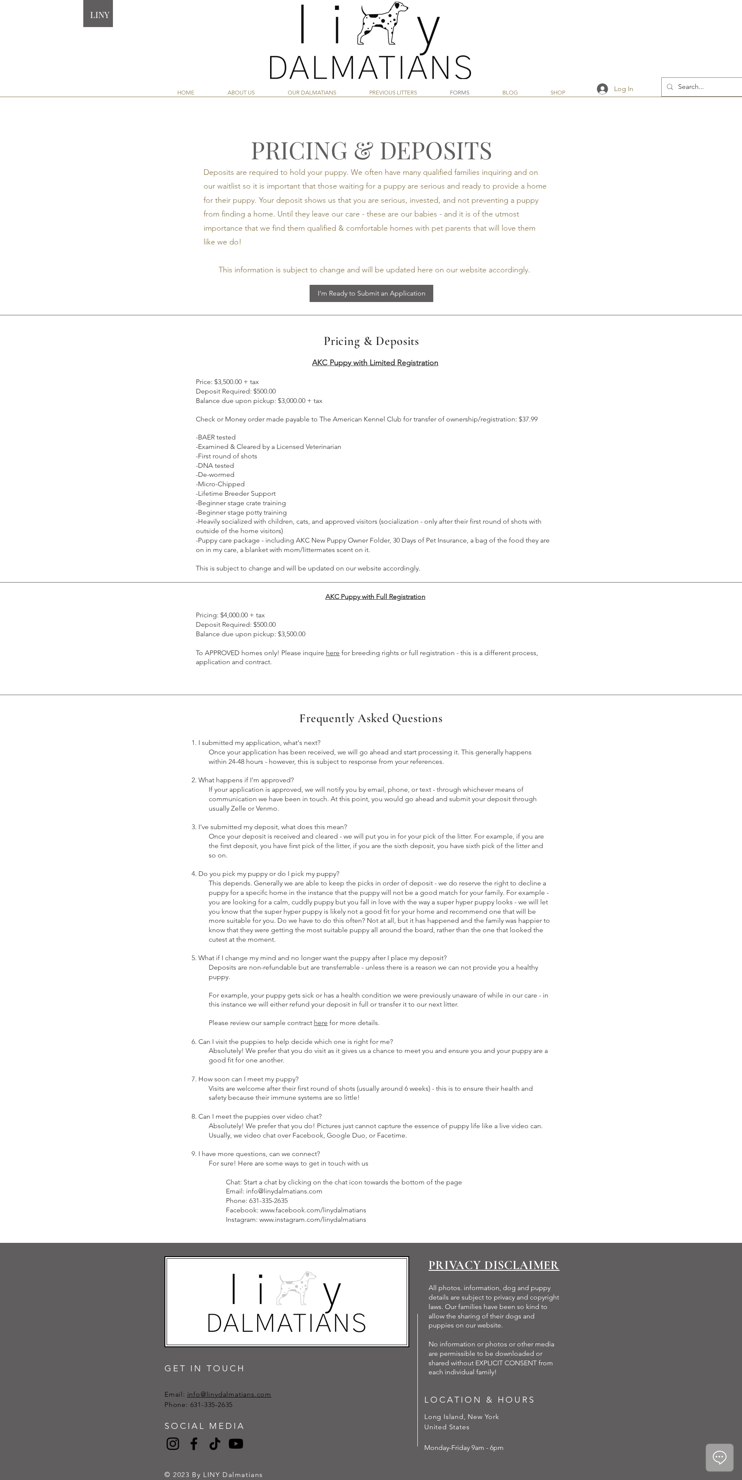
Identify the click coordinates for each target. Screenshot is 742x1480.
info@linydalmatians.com (284, 1191)
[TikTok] (215, 1443)
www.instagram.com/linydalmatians (312, 1219)
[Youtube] (236, 1443)
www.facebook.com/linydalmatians (313, 1210)
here (333, 653)
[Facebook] (194, 1443)
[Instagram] (172, 1443)
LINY (99, 14)
